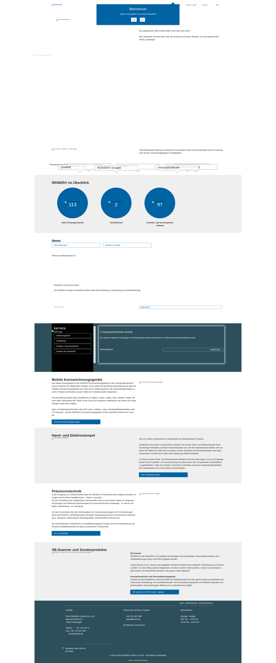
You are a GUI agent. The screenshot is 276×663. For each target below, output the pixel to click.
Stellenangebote (63, 336)
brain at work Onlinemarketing (138, 660)
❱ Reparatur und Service (134, 625)
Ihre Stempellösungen (150, 475)
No (142, 20)
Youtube (97, 641)
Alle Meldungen (60, 245)
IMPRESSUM (191, 603)
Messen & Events (112, 245)
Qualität (66, 167)
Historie (124, 166)
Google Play (85, 641)
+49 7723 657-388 (134, 616)
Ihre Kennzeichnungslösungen (67, 422)
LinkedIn (108, 641)
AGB (182, 603)
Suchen (205, 5)
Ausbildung (61, 341)
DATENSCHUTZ (206, 603)
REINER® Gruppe (109, 167)
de (217, 5)
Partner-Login (191, 5)
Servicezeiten (186, 610)
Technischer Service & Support (136, 610)
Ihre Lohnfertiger (61, 533)
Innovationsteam (169, 167)
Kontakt (69, 610)
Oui (133, 20)
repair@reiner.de (133, 619)
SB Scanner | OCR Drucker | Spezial (148, 592)
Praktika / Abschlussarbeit (67, 346)
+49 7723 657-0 (82, 628)
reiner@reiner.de (75, 634)
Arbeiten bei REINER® (66, 351)
